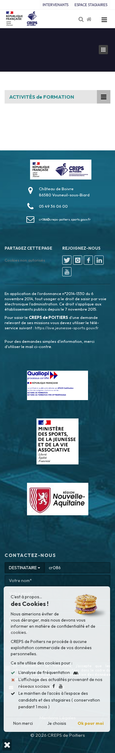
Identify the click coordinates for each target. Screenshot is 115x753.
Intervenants (55, 4)
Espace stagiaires (91, 4)
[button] (7, 745)
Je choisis (56, 723)
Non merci (23, 723)
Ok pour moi (91, 723)
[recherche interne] (82, 19)
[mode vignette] (104, 50)
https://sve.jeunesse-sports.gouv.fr (66, 327)
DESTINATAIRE (23, 567)
